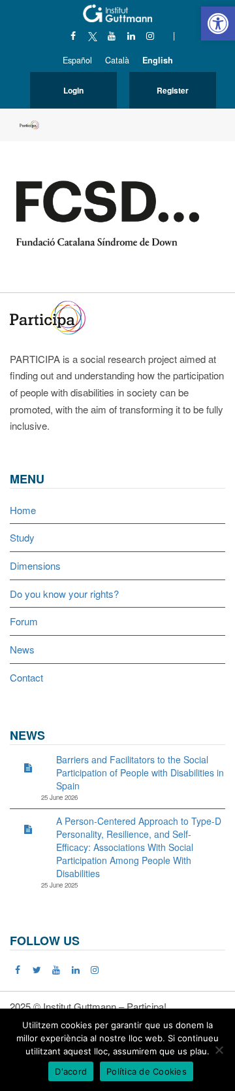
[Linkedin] (131, 35)
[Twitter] (37, 969)
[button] (218, 24)
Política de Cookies (146, 1071)
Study (22, 537)
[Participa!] (51, 316)
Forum (24, 621)
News (22, 649)
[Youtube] (112, 35)
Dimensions (35, 565)
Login (73, 90)
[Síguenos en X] (92, 35)
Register (173, 90)
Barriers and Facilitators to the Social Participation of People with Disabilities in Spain (140, 772)
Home (23, 510)
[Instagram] (150, 35)
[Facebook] (73, 35)
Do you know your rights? (64, 593)
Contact (26, 677)
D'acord (71, 1071)
